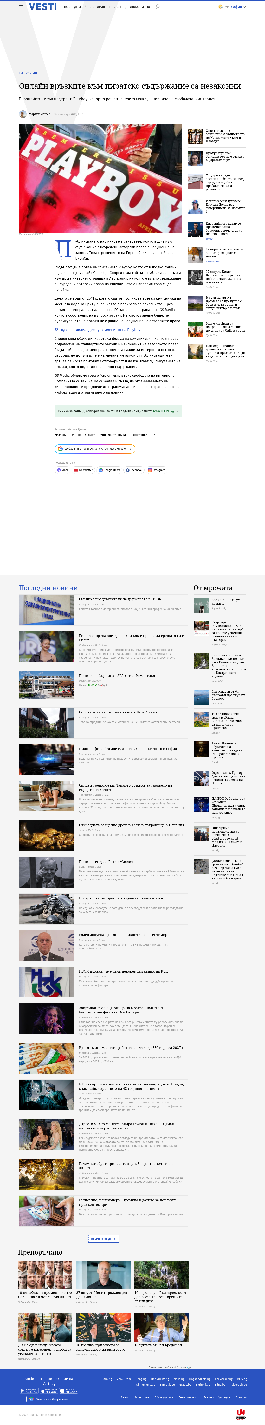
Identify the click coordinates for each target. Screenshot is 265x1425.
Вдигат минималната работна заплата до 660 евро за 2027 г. (131, 1047)
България (97, 7)
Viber (65, 470)
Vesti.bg (42, 6)
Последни (72, 7)
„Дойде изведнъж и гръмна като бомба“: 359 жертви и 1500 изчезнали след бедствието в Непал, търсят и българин (228, 869)
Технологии (28, 73)
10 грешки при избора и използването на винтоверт (101, 1347)
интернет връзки (114, 435)
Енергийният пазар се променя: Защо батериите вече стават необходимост (224, 228)
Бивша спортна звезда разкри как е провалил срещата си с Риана (131, 637)
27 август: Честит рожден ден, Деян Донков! (102, 1294)
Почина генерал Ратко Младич (106, 861)
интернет (141, 435)
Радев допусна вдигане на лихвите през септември (124, 934)
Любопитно (140, 7)
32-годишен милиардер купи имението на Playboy (97, 329)
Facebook (136, 470)
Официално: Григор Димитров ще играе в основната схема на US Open (229, 777)
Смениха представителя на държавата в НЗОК (120, 599)
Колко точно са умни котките (228, 601)
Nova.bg (179, 1379)
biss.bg (209, 238)
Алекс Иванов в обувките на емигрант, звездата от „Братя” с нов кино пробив (228, 750)
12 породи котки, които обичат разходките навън (224, 252)
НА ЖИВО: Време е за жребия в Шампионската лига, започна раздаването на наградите (228, 805)
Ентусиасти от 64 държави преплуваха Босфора (229, 695)
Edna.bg (220, 1384)
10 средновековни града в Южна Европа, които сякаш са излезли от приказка (228, 721)
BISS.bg (242, 1379)
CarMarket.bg (224, 1379)
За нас (125, 1397)
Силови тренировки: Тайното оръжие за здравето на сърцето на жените (125, 787)
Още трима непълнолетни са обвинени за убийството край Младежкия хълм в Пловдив (227, 837)
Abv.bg (107, 1379)
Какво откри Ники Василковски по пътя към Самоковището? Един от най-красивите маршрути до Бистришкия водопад (229, 665)
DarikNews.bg (160, 1379)
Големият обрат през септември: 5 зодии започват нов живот (127, 1165)
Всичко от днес (103, 1239)
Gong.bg (141, 1379)
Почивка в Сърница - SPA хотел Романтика (117, 675)
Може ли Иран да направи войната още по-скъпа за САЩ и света (225, 327)
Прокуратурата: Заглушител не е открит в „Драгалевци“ (225, 156)
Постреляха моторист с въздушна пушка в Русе (121, 898)
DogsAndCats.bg (199, 1379)
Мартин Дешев (39, 114)
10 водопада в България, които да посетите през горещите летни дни (161, 1296)
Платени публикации (216, 1397)
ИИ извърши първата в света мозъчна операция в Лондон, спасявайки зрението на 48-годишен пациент (131, 1086)
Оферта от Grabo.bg (90, 680)
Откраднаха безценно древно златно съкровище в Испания (131, 825)
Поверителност (188, 1397)
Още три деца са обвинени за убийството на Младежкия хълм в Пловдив (225, 135)
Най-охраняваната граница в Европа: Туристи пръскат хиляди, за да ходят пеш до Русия (226, 351)
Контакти (241, 1397)
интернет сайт (84, 435)
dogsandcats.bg (213, 261)
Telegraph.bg (238, 1384)
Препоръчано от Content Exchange (167, 1367)
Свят (117, 7)
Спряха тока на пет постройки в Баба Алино (118, 712)
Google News (112, 470)
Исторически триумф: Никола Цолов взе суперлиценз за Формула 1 (225, 206)
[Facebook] (246, 1402)
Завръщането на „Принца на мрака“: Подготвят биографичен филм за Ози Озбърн (121, 1010)
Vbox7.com (124, 1379)
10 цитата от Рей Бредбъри (158, 1345)
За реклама (142, 1397)
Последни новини (48, 588)
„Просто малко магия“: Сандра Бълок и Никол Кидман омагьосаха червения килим (126, 1125)
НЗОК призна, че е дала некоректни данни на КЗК (123, 971)
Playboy (61, 435)
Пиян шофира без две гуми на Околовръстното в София (128, 748)
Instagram (159, 470)
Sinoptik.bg (167, 1384)
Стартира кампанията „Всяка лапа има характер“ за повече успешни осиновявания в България (227, 631)
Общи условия (164, 1397)
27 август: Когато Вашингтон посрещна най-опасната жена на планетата (223, 276)
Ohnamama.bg (145, 1384)
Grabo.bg (185, 1384)
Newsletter (86, 470)
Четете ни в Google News (52, 1399)
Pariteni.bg (203, 1384)
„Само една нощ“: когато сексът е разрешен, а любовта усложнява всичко (44, 1349)
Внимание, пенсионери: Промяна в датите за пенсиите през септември (128, 1202)
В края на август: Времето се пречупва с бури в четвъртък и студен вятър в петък (224, 302)
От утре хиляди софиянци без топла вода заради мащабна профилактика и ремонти (225, 182)
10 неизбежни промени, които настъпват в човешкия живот (45, 1294)
